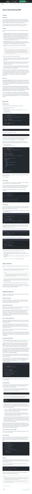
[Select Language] (28, 4)
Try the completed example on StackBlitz (9, 258)
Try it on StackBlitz (5, 177)
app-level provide (19, 360)
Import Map (25, 255)
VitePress (19, 95)
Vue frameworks (24, 285)
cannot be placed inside (13, 390)
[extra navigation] (31, 4)
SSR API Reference (17, 139)
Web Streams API (7, 139)
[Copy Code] (28, 115)
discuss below (12, 227)
